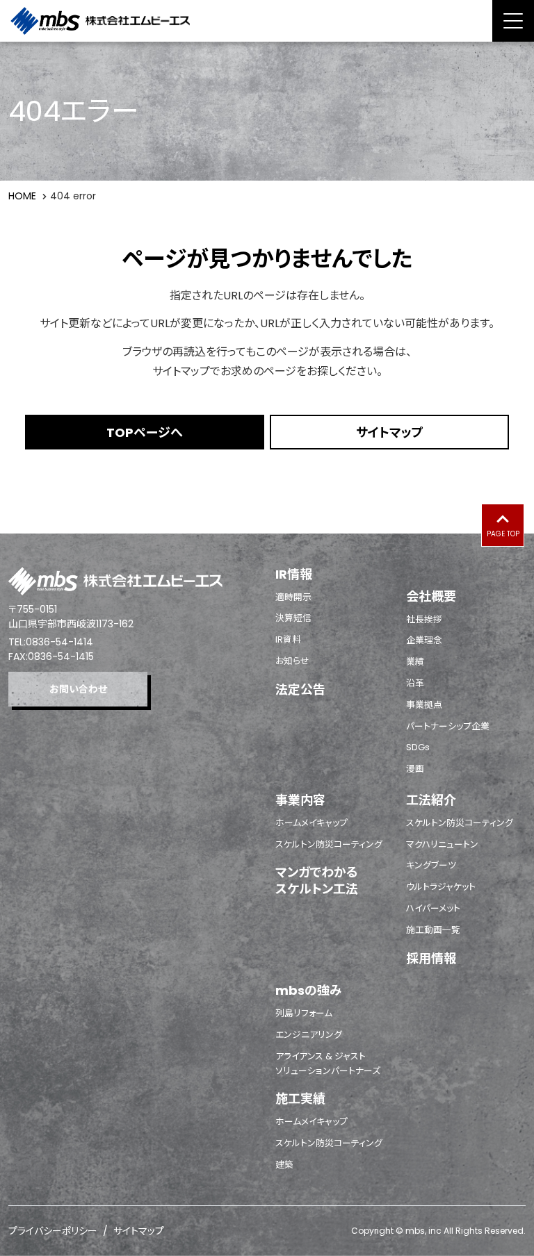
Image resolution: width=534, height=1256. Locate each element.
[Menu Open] (513, 21)
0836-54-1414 (59, 642)
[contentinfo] (267, 895)
